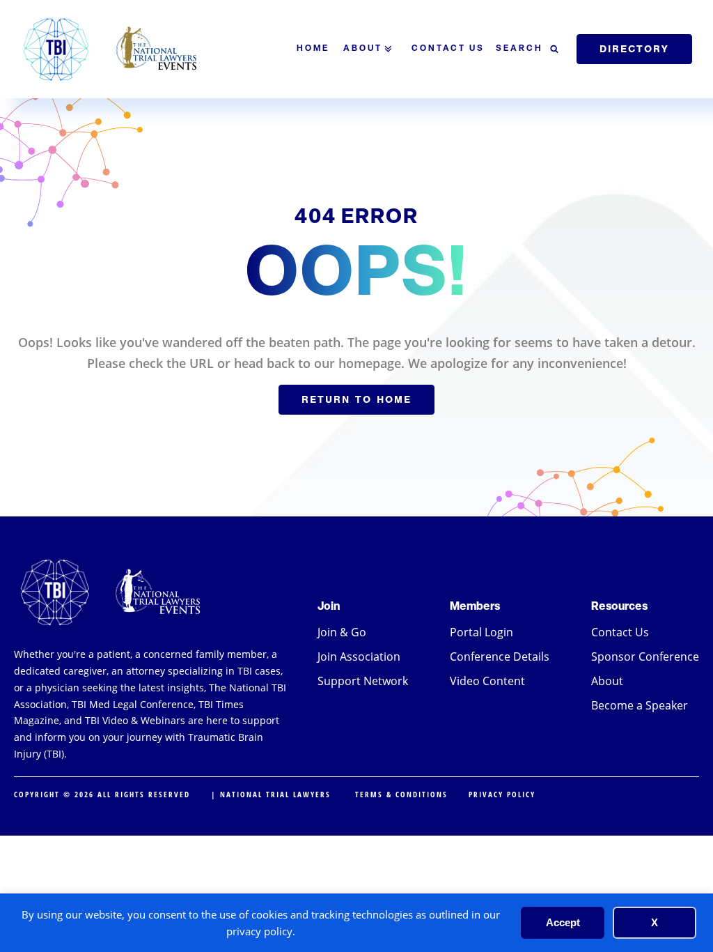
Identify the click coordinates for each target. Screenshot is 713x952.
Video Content (487, 681)
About (362, 49)
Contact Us (448, 49)
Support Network (363, 681)
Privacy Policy (502, 794)
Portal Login (481, 632)
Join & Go (342, 632)
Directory (634, 49)
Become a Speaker (639, 705)
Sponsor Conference (645, 656)
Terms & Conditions (401, 794)
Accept (563, 922)
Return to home (356, 399)
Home (313, 49)
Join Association (359, 656)
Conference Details (499, 656)
